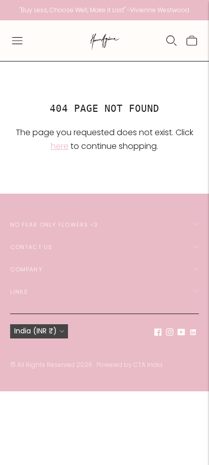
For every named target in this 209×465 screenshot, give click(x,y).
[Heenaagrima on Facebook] (158, 333)
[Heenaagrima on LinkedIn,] (193, 333)
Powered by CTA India (129, 364)
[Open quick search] (171, 40)
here (59, 146)
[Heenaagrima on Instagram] (169, 333)
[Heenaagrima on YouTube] (181, 333)
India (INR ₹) (35, 331)
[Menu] (17, 40)
